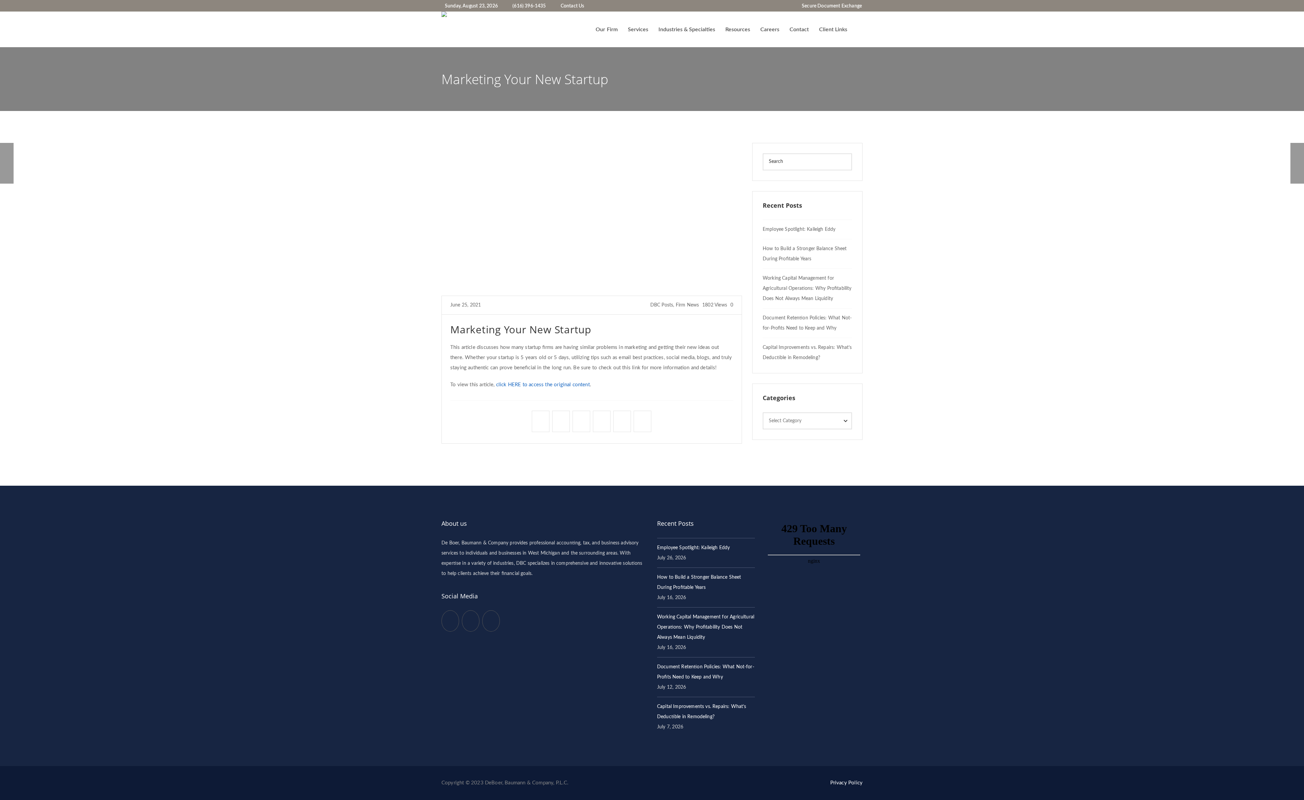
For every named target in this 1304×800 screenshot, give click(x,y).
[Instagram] (798, 6)
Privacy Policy (846, 782)
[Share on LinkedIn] (561, 419)
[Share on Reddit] (622, 419)
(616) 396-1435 (529, 6)
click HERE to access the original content (543, 384)
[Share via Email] (642, 419)
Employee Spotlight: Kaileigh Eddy (799, 229)
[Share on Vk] (581, 419)
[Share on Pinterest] (601, 419)
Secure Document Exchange (832, 6)
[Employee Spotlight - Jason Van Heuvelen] (1297, 163)
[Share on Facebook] (540, 419)
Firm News (687, 305)
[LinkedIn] (794, 6)
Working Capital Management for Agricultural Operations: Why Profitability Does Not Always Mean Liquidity (807, 288)
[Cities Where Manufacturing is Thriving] (7, 163)
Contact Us (572, 6)
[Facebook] (789, 6)
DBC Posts (661, 305)
